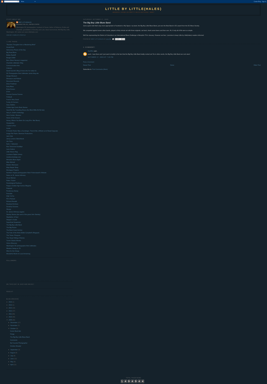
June (12, 358)
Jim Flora (9, 141)
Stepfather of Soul (12, 217)
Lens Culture (10, 149)
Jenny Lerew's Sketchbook (15, 139)
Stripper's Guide (11, 219)
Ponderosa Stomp (12, 191)
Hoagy (12, 334)
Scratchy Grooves (12, 206)
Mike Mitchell (10, 162)
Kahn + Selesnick (12, 144)
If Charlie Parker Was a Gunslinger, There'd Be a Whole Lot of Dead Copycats (32, 131)
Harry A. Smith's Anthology (15, 112)
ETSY (8, 92)
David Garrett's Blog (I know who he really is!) (21, 71)
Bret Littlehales (24, 22)
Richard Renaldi (11, 201)
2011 (10, 314)
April (12, 364)
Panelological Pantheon (14, 183)
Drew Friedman (11, 84)
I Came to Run (11, 125)
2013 (10, 308)
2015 (10, 302)
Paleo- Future (10, 180)
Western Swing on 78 (13, 248)
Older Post (257, 65)
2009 (10, 320)
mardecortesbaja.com (13, 157)
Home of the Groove (13, 118)
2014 (10, 305)
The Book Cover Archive (14, 230)
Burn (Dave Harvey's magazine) (16, 60)
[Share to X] (120, 39)
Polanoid (9, 188)
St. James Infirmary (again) (15, 212)
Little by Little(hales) (133, 9)
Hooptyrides (10, 123)
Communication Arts (13, 65)
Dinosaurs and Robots (13, 78)
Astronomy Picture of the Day (16, 50)
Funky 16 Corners (12, 102)
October (13, 328)
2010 (10, 317)
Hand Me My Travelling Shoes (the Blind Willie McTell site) (25, 110)
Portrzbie (9, 193)
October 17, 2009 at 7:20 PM (100, 57)
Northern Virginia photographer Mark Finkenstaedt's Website (26, 172)
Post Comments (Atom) (100, 69)
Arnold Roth (10, 47)
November (14, 325)
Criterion (9, 68)
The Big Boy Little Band (14, 225)
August (12, 353)
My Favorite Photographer (18, 343)
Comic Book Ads (15, 331)
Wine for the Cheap (12, 251)
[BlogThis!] (118, 39)
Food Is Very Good (12, 99)
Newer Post (87, 65)
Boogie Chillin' (11, 57)
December (14, 322)
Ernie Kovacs (10, 89)
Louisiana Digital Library (14, 154)
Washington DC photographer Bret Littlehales (21, 246)
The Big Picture (11, 227)
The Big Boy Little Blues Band (20, 337)
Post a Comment (88, 62)
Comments (13, 340)
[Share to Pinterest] (124, 39)
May (12, 361)
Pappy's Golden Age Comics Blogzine (18, 186)
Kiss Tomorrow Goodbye (14, 146)
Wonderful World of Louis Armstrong (18, 254)
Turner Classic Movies (13, 240)
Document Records (12, 81)
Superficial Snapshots (13, 222)
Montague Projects (12, 170)
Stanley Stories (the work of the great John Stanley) (23, 214)
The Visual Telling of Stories (15, 238)
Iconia (8, 128)
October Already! (15, 346)
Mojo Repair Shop (12, 167)
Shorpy (8, 209)
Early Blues (10, 86)
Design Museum (11, 76)
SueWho (90, 51)
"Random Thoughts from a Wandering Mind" (21, 44)
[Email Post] (113, 39)
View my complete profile (16, 35)
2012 (10, 311)
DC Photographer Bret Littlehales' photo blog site (22, 73)
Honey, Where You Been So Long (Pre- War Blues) (23, 120)
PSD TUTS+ (10, 196)
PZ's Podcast (10, 199)
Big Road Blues (11, 52)
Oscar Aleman (11, 178)
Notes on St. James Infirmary (16, 175)
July (11, 356)
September (14, 349)
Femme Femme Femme (14, 94)
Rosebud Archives (12, 204)
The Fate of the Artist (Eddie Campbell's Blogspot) (22, 233)
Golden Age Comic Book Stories (16, 107)
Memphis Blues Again (13, 159)
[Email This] (116, 39)
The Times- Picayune (13, 235)
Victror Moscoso (11, 243)
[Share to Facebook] (122, 39)
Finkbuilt (9, 97)
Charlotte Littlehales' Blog (14, 63)
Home (172, 65)
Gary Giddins (10, 105)
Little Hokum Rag (12, 152)
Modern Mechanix (12, 165)
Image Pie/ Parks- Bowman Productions (19, 133)
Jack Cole (9, 136)
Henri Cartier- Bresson (13, 115)
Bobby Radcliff (11, 55)
